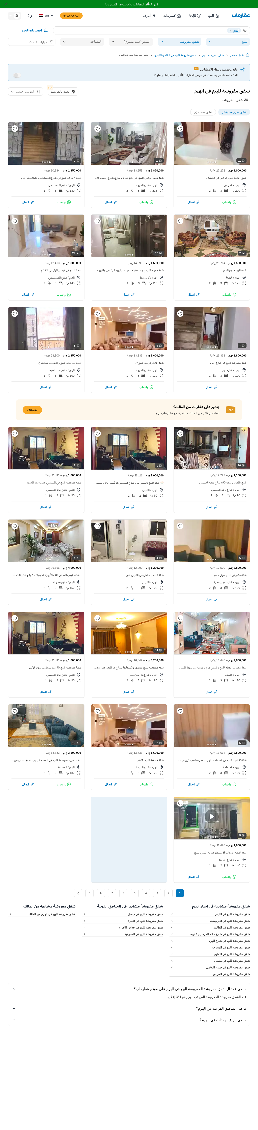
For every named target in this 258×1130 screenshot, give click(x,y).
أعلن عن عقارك (71, 15)
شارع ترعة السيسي (221, 490)
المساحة (227, 767)
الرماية (229, 277)
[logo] (241, 15)
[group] (212, 143)
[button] (214, 16)
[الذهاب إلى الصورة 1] (215, 162)
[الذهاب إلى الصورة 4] (208, 162)
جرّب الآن (32, 410)
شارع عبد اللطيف (57, 370)
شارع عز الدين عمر (139, 675)
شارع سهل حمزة (223, 582)
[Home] (247, 54)
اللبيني (146, 490)
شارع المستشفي (57, 185)
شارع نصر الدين (58, 582)
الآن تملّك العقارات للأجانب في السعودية (131, 4)
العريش (228, 185)
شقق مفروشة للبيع (213, 55)
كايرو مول (144, 277)
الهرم (237, 185)
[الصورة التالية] (180, 143)
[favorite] (180, 128)
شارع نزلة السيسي (56, 490)
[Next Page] (78, 893)
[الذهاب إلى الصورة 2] (213, 162)
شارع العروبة (143, 185)
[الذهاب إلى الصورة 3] (210, 162)
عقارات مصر (237, 55)
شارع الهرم (226, 370)
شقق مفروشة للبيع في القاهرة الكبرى (175, 55)
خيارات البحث (38, 42)
